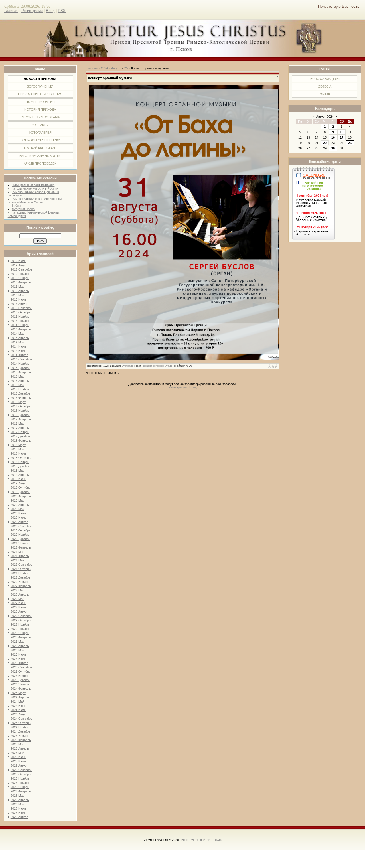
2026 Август (19, 817)
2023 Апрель (20, 646)
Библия (17, 205)
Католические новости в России (35, 188)
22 (325, 143)
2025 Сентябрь (21, 770)
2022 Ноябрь (20, 624)
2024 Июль (18, 710)
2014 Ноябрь (20, 363)
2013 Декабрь (20, 320)
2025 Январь (20, 735)
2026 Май (17, 804)
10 (341, 132)
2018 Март (18, 445)
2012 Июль (18, 261)
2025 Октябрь (21, 774)
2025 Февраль (21, 740)
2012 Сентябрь (21, 269)
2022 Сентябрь (21, 616)
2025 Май (17, 752)
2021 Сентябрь (21, 564)
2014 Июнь (18, 346)
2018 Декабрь (20, 466)
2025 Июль (18, 761)
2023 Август (19, 663)
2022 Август (19, 611)
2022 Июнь (18, 603)
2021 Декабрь (20, 577)
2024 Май (17, 701)
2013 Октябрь (21, 312)
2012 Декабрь (20, 273)
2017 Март (18, 423)
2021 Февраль (21, 547)
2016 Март (18, 402)
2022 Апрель (20, 594)
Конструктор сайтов (195, 839)
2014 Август (19, 355)
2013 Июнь (18, 299)
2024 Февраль (21, 688)
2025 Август (19, 765)
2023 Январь (20, 633)
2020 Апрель (20, 504)
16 (333, 137)
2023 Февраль (21, 637)
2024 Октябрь (21, 723)
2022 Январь (20, 581)
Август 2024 (325, 116)
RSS (62, 11)
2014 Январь (20, 325)
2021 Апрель (20, 556)
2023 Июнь (18, 654)
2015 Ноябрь (20, 389)
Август (116, 68)
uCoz (218, 839)
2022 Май (17, 599)
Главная (11, 11)
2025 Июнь (18, 757)
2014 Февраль (21, 329)
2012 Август (19, 265)
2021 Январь (20, 543)
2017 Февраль (21, 419)
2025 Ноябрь (20, 778)
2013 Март (18, 286)
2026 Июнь (18, 808)
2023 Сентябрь (21, 667)
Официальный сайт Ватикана (33, 185)
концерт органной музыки (158, 365)
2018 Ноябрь (20, 462)
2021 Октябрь (21, 569)
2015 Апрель (20, 380)
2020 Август (19, 522)
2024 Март (18, 693)
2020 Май (17, 509)
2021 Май (17, 560)
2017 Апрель (20, 427)
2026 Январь (20, 787)
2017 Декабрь (20, 436)
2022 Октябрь (21, 620)
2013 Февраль (21, 282)
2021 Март (18, 551)
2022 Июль (18, 607)
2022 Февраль (21, 586)
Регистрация (32, 11)
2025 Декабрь (20, 782)
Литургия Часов (23, 209)
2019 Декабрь (20, 492)
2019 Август (19, 483)
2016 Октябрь (21, 406)
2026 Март (18, 795)
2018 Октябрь (21, 457)
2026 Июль (18, 812)
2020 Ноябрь (20, 534)
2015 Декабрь (20, 393)
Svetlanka (127, 365)
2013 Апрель (20, 291)
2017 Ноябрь (20, 432)
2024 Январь (20, 684)
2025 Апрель (20, 748)
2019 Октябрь (21, 487)
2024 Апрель (20, 697)
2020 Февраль (21, 496)
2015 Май (17, 385)
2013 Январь (20, 278)
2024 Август (19, 714)
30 (333, 148)
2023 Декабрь (20, 680)
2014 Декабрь (20, 368)
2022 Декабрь (20, 628)
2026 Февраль (21, 791)
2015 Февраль (21, 372)
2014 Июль (18, 350)
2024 (104, 68)
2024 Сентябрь (21, 718)
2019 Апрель (20, 474)
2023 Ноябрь (20, 675)
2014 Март (18, 333)
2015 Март (18, 376)
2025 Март (18, 744)
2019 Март (18, 470)
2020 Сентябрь (21, 526)
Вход (50, 11)
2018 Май (17, 449)
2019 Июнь (18, 479)
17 (341, 137)
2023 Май (17, 650)
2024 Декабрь (20, 731)
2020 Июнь (18, 513)
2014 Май (17, 342)
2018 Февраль (21, 440)
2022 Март (18, 590)
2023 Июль (18, 658)
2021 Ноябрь (20, 573)
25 (350, 143)
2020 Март (18, 500)
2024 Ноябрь (20, 727)
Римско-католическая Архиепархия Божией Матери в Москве (36, 200)
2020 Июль (18, 517)
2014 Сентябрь (21, 359)
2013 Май (17, 295)
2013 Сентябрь (21, 308)
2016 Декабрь (20, 415)
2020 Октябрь (21, 530)
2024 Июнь (18, 705)
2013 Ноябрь (20, 316)
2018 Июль (18, 453)
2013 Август (19, 303)
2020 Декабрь (20, 539)
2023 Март (18, 641)
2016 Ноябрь (20, 410)
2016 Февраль (21, 397)
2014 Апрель (20, 338)
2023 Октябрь (21, 671)
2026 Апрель (20, 800)
